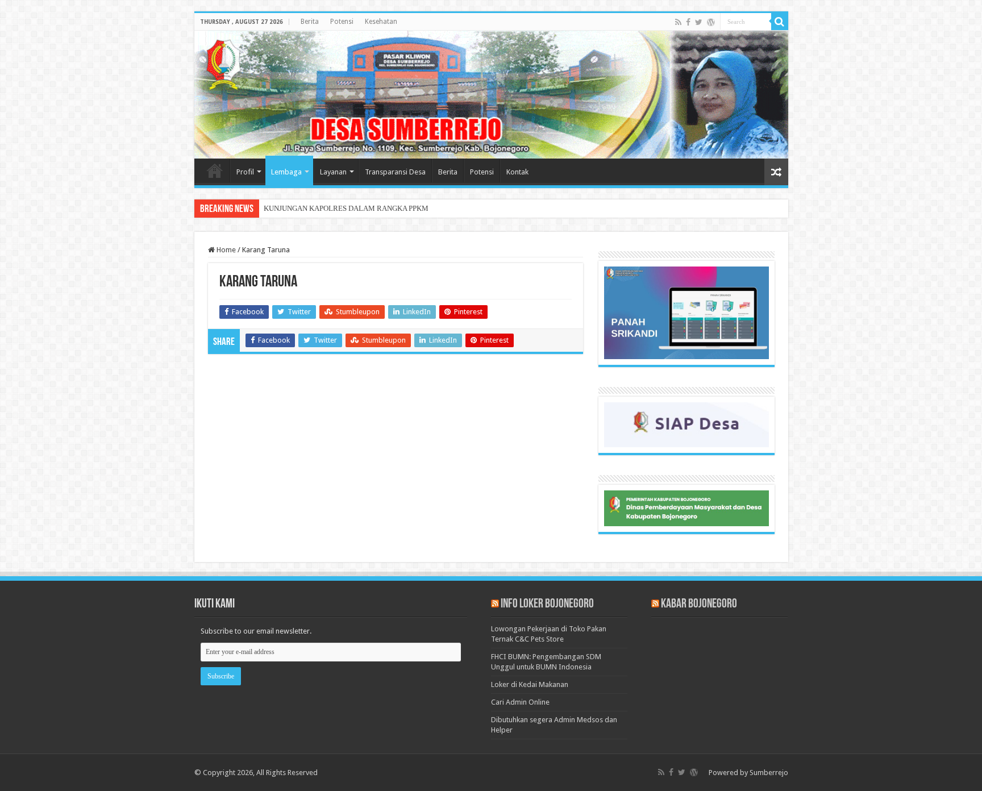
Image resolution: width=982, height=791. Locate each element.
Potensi (341, 22)
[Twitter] (699, 22)
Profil (245, 172)
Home (215, 170)
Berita (310, 22)
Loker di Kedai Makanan (529, 684)
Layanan (333, 172)
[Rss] (678, 22)
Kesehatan (381, 22)
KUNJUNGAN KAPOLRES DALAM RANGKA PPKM (346, 208)
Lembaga (286, 172)
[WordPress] (711, 22)
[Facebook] (688, 22)
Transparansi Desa (395, 172)
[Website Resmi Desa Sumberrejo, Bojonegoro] (491, 95)
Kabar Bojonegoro (699, 604)
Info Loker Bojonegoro (547, 604)
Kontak (517, 172)
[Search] (779, 21)
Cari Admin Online (520, 702)
